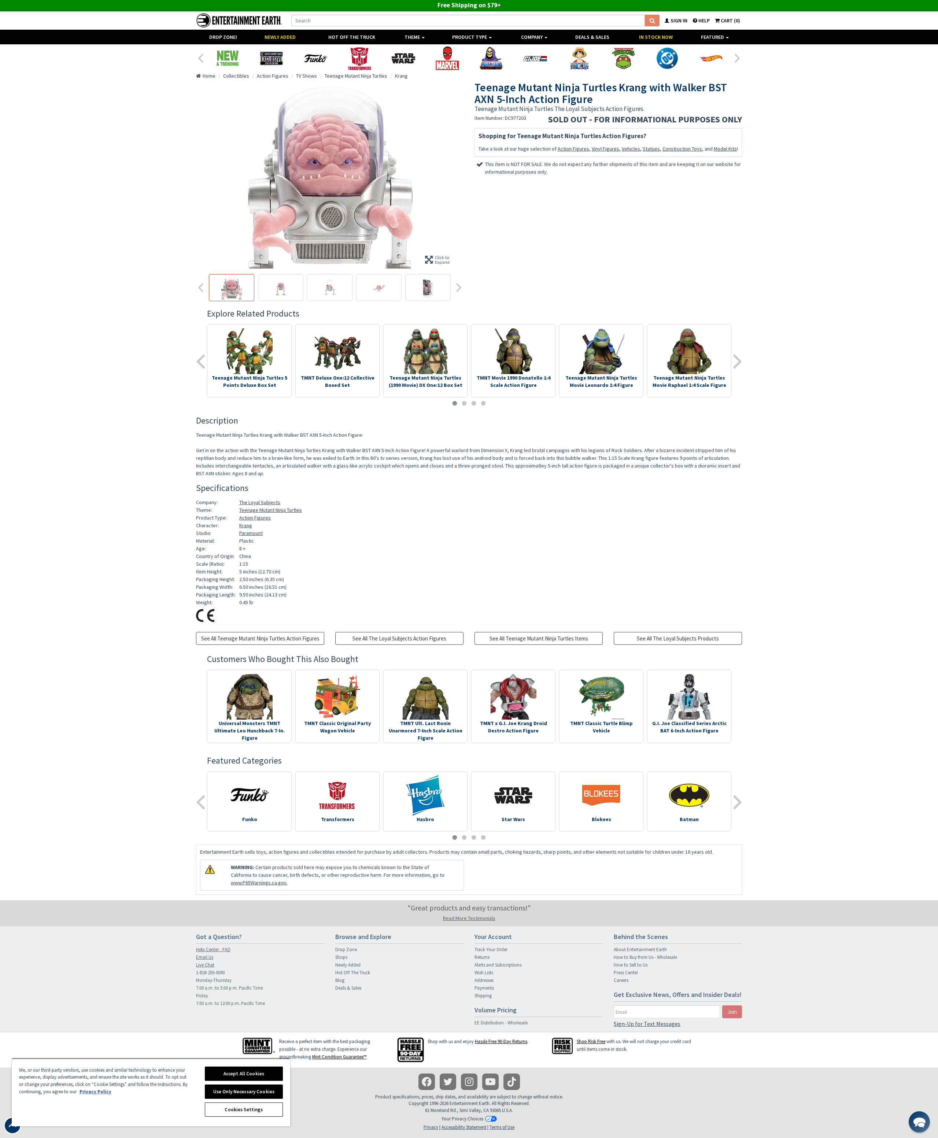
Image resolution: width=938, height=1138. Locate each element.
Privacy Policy (95, 1092)
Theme (413, 37)
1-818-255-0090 (210, 972)
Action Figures (573, 148)
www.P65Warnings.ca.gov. (259, 882)
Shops (341, 957)
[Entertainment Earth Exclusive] (271, 58)
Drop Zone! (223, 37)
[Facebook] (426, 1082)
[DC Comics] (667, 58)
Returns (482, 957)
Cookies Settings (244, 1109)
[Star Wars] (403, 58)
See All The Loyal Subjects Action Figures (399, 638)
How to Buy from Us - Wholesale (645, 957)
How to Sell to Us (630, 965)
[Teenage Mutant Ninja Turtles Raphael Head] (623, 58)
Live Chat (205, 965)
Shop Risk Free (591, 1041)
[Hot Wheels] (711, 58)
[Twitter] (448, 1082)
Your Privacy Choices (462, 1119)
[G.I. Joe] (535, 58)
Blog (339, 980)
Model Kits (725, 148)
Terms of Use (502, 1127)
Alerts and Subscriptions (497, 965)
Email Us (204, 957)
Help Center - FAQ (213, 949)
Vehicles (631, 148)
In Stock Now (656, 37)
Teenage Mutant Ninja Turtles (270, 510)
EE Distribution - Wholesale (501, 1023)
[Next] (737, 57)
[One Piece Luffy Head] (579, 58)
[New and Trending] (227, 58)
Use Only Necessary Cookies (243, 1092)
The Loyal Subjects (259, 502)
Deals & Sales (592, 37)
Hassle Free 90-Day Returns (501, 1041)
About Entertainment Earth (640, 949)
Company (532, 37)
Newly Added (280, 37)
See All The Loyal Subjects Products (678, 638)
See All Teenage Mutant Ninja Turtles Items (539, 638)
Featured (713, 37)
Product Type (470, 37)
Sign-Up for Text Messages (647, 1023)
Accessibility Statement (464, 1127)
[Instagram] (469, 1082)
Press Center (626, 972)
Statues (651, 148)
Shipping (483, 996)
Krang (245, 525)
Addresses (484, 980)
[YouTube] (490, 1082)
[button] (919, 1122)
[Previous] (200, 57)
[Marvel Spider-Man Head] (447, 58)
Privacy (431, 1127)
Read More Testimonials (469, 918)
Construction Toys (682, 148)
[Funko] (315, 58)
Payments (484, 988)
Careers (621, 980)
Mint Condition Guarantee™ (339, 1057)
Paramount (251, 533)
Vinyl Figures (605, 148)
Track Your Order (490, 949)
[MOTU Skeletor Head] (491, 58)
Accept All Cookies (244, 1074)
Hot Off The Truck (351, 37)
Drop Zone (346, 949)
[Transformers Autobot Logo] (359, 58)
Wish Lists (483, 972)
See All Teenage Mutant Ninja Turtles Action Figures (260, 638)
